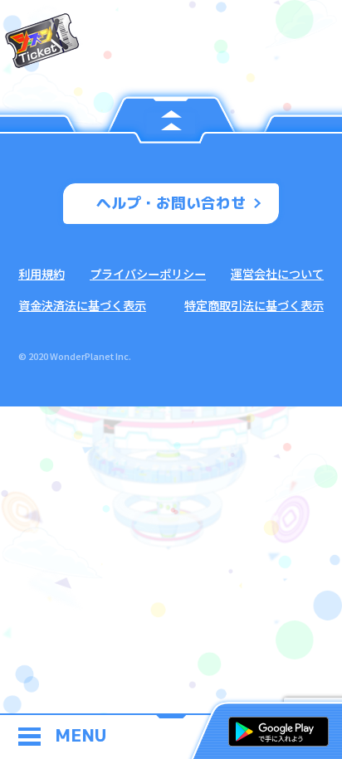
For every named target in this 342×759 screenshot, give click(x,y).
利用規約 (41, 273)
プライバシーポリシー (148, 273)
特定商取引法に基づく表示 (254, 305)
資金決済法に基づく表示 (82, 305)
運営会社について (277, 273)
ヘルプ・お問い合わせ (171, 202)
